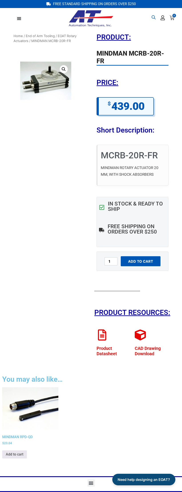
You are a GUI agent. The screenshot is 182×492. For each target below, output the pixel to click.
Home (18, 36)
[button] (64, 69)
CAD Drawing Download (148, 351)
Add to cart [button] (14, 454)
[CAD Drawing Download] (140, 335)
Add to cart (140, 261)
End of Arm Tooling (40, 36)
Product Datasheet (107, 351)
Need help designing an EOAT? (144, 479)
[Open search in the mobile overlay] (153, 17)
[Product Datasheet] (102, 335)
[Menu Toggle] (19, 18)
